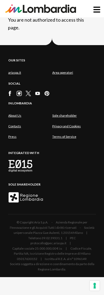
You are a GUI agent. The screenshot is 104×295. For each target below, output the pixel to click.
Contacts (14, 126)
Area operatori (62, 72)
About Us (14, 115)
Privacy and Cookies (66, 126)
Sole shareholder (64, 115)
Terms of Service (64, 137)
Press (12, 137)
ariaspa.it (14, 72)
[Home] (40, 8)
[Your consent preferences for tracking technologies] (95, 286)
